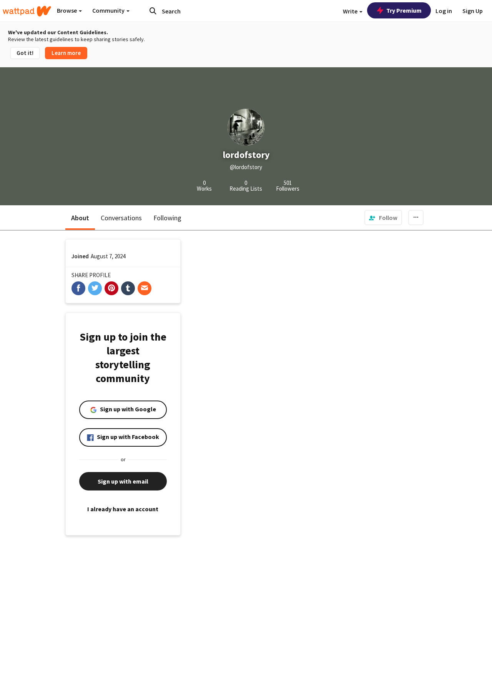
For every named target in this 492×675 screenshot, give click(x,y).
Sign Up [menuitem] (472, 11)
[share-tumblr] (128, 288)
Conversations (121, 217)
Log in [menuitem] (443, 11)
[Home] (27, 11)
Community (109, 10)
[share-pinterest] (111, 288)
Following (167, 217)
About (80, 217)
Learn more (66, 53)
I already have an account (122, 509)
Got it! (25, 53)
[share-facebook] (78, 288)
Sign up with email (123, 481)
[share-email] (144, 288)
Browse (67, 10)
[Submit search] (153, 11)
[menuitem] (383, 217)
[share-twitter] (95, 288)
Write (351, 11)
